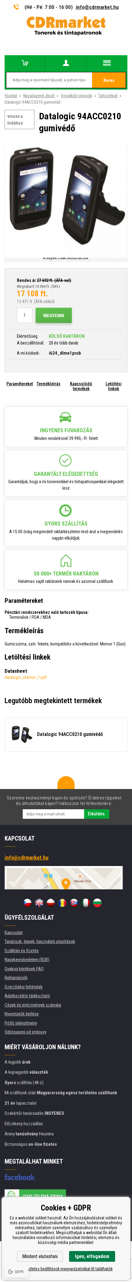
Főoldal (11, 95)
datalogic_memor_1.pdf (26, 677)
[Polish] (50, 903)
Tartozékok (108, 95)
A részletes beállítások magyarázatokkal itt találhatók (66, 1268)
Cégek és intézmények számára (33, 1005)
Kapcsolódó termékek (81, 386)
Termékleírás (48, 383)
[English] (39, 903)
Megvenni (53, 315)
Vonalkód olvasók (76, 95)
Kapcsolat (14, 932)
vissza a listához (15, 120)
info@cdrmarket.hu (97, 7)
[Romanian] (62, 903)
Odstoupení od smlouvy (25, 1032)
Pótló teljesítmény (21, 1023)
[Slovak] (74, 903)
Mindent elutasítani (40, 1256)
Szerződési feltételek (24, 987)
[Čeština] (27, 903)
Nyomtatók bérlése (22, 1014)
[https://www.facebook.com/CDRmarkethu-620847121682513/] (20, 1177)
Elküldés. (97, 814)
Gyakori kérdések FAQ (24, 969)
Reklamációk (16, 977)
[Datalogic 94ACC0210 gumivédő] (66, 197)
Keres (109, 80)
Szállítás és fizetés (22, 950)
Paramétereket (19, 383)
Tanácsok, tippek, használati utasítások (40, 941)
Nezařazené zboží (39, 95)
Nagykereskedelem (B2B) (27, 959)
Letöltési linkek (114, 386)
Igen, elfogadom (92, 1256)
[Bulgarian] (97, 903)
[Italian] (85, 903)
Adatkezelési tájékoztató (27, 996)
